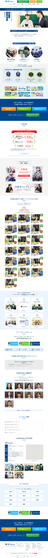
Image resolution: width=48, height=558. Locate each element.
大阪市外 (37, 495)
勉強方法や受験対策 (40, 547)
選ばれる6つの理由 (23, 61)
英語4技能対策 (27, 549)
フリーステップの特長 (20, 543)
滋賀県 (37, 500)
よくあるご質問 (24, 349)
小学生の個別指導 (28, 544)
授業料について (40, 543)
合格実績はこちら (11, 61)
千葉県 (10, 495)
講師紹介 (11, 349)
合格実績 (34, 543)
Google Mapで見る (33, 460)
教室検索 (39, 546)
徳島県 (24, 504)
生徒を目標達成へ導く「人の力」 (20, 545)
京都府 (24, 500)
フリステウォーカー (40, 548)
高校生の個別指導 (28, 546)
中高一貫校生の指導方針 (28, 547)
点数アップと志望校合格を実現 (20, 546)
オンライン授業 (27, 548)
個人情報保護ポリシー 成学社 (26, 555)
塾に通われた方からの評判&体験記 (34, 547)
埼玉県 (37, 491)
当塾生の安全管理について (18, 555)
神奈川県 (24, 491)
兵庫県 (10, 500)
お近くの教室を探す (37, 349)
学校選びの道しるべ (40, 549)
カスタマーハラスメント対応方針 (33, 555)
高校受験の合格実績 (34, 545)
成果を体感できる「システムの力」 (20, 544)
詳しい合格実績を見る (24, 153)
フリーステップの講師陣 (36, 61)
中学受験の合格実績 (34, 544)
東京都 (10, 491)
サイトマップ (12, 555)
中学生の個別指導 (28, 545)
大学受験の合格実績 (34, 546)
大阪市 (24, 495)
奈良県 (10, 504)
